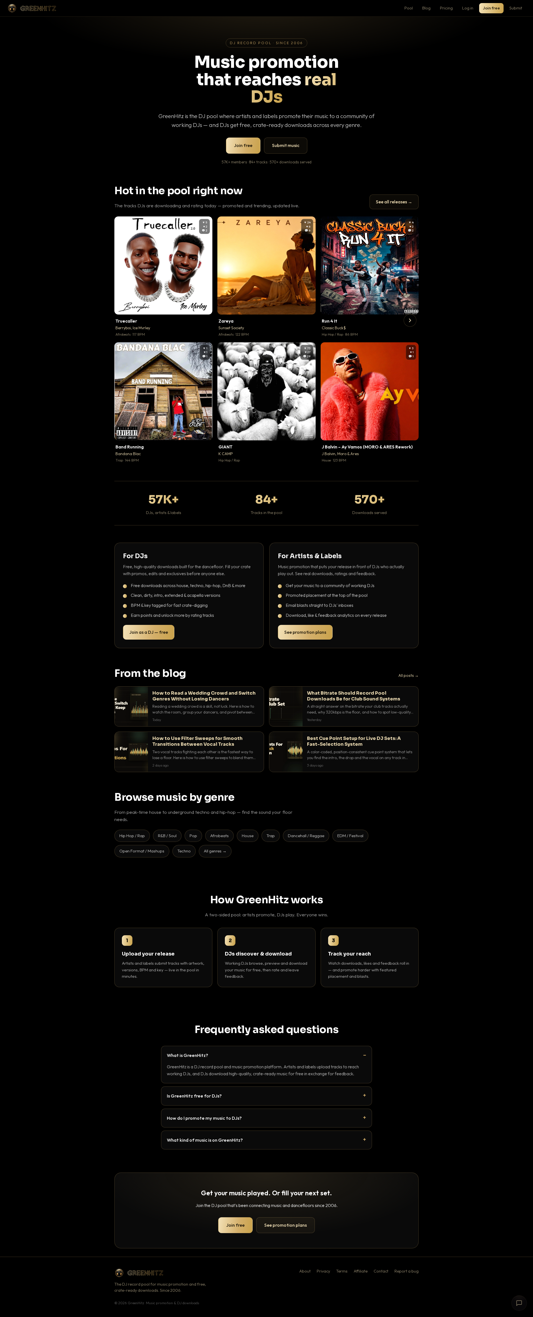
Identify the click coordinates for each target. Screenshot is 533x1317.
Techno (184, 851)
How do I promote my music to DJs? (204, 1118)
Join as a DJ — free (148, 632)
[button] (204, 306)
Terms (342, 1271)
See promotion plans (305, 632)
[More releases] (410, 320)
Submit (515, 8)
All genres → (215, 851)
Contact (381, 1271)
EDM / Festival (350, 835)
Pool (408, 8)
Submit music (285, 145)
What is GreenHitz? (187, 1055)
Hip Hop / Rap (132, 835)
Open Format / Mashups (141, 851)
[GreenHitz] (32, 8)
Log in (467, 8)
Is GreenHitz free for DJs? (194, 1096)
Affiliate (361, 1271)
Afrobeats (219, 835)
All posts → (408, 675)
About (305, 1271)
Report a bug (406, 1271)
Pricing (446, 8)
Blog (426, 8)
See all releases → (394, 201)
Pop (193, 835)
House (247, 835)
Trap (270, 835)
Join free (491, 8)
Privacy (323, 1271)
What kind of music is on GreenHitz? (205, 1140)
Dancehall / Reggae (306, 835)
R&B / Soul (167, 835)
